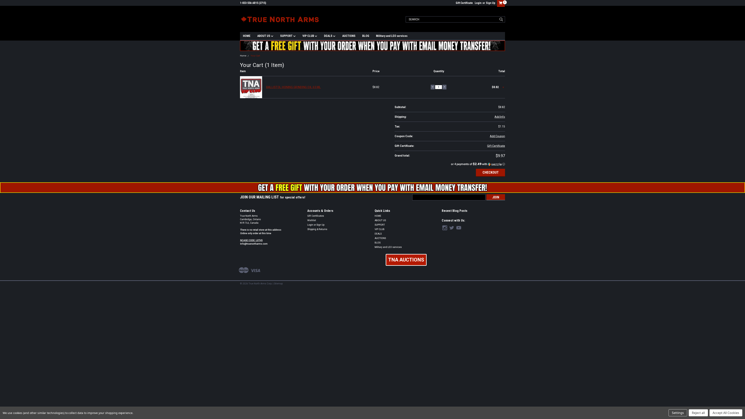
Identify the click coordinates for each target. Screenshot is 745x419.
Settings (678, 413)
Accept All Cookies (726, 413)
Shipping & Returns (317, 229)
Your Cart (255, 56)
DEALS (328, 36)
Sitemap (278, 283)
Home (243, 56)
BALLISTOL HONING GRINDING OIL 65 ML (293, 87)
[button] (450, 164)
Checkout (491, 172)
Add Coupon (497, 136)
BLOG (365, 36)
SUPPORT (286, 36)
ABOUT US (264, 36)
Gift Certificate (464, 2)
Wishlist (311, 220)
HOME (246, 36)
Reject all (698, 413)
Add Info (500, 116)
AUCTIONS (348, 36)
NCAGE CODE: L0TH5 (251, 240)
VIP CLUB (308, 36)
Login (478, 2)
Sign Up (490, 2)
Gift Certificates (315, 216)
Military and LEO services (391, 36)
